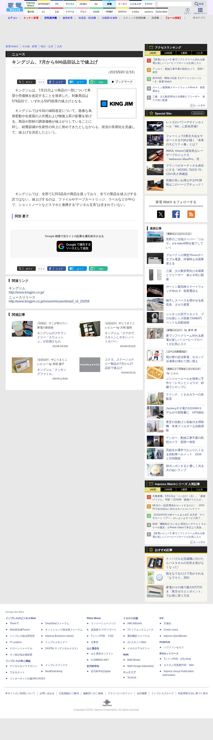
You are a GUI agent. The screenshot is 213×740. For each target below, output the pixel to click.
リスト (41, 82)
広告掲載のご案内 (69, 693)
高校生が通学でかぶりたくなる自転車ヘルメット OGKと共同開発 (185, 454)
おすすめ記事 (163, 550)
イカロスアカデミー (138, 648)
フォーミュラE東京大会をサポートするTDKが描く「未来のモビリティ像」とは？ (185, 140)
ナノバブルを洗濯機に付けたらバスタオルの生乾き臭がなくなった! (185, 563)
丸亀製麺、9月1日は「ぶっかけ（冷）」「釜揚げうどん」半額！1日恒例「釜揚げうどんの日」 (178, 500)
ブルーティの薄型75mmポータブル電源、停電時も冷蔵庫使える (185, 259)
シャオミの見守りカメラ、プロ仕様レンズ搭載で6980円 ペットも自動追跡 (185, 318)
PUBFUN (165, 642)
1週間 (184, 53)
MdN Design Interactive (140, 666)
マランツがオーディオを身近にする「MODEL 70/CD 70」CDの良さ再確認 (185, 169)
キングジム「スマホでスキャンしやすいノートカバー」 (119, 337)
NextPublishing (53, 671)
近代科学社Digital (101, 671)
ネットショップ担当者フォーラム (64, 629)
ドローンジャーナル (21, 648)
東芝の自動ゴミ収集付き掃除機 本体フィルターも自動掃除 (185, 426)
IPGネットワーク (169, 653)
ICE (162, 618)
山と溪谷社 (93, 648)
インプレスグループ (162, 693)
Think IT (14, 623)
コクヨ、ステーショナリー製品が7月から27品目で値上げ (119, 363)
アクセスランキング (168, 47)
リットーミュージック (103, 623)
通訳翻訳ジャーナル (138, 635)
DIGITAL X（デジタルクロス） (62, 648)
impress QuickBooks (175, 635)
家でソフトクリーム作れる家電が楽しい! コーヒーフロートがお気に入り (185, 340)
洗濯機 (155, 17)
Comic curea (171, 629)
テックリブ (129, 672)
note (101, 82)
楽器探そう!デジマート (103, 629)
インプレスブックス (56, 665)
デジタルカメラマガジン (23, 666)
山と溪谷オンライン (102, 653)
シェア (59, 82)
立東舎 (94, 642)
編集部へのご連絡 (93, 693)
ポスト (29, 82)
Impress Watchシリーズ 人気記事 (177, 484)
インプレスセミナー (56, 642)
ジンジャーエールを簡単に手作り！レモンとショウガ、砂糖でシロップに (185, 383)
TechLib (131, 677)
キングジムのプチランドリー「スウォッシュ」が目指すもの (51, 337)
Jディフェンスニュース (140, 629)
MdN (126, 654)
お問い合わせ (47, 693)
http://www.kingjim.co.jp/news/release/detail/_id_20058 (49, 301)
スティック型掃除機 (134, 17)
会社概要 (142, 693)
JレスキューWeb (136, 642)
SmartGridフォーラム (57, 623)
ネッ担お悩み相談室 (21, 654)
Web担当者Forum (20, 629)
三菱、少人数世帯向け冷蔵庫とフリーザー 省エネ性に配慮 (185, 275)
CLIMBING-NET (100, 659)
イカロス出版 (130, 618)
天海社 (167, 623)
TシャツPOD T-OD (102, 635)
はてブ (80, 82)
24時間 (168, 53)
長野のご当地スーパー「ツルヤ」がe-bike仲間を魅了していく (185, 243)
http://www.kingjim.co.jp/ (26, 292)
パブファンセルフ (174, 647)
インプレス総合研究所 (22, 635)
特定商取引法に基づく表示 (193, 693)
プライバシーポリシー (120, 693)
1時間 (153, 53)
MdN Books (133, 659)
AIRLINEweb (134, 623)
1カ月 (199, 53)
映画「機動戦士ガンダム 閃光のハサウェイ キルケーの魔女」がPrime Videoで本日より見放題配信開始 (179, 527)
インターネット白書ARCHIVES (27, 678)
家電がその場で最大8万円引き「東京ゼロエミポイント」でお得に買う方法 (185, 591)
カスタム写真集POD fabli (179, 665)
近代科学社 (93, 666)
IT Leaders (16, 642)
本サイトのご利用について (20, 693)
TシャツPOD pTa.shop (177, 658)
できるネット (17, 672)
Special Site (163, 113)
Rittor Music (94, 618)
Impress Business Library (59, 635)
